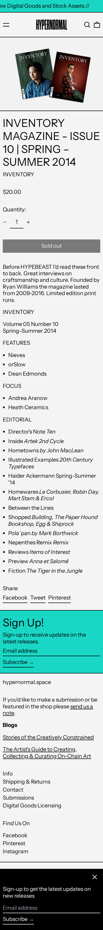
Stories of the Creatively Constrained (48, 737)
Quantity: (14, 209)
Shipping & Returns (26, 781)
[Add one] (28, 222)
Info (8, 773)
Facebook (15, 835)
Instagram (15, 851)
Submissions (18, 797)
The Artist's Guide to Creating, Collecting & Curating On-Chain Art (47, 752)
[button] (87, 25)
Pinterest (14, 843)
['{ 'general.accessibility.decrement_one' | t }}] (5, 222)
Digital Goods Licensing (32, 805)
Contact (13, 789)
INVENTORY (18, 174)
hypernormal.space (27, 682)
